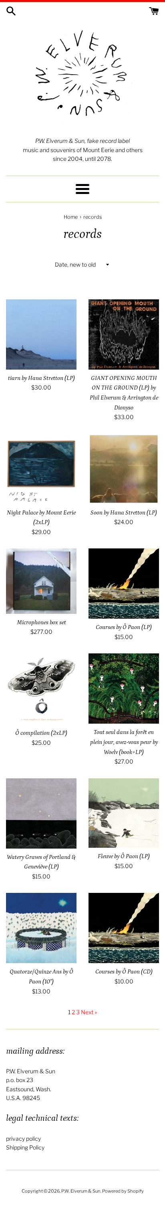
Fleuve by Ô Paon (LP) (124, 856)
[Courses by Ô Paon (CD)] (124, 928)
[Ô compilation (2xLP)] (41, 688)
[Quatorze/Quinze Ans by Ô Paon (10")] (41, 928)
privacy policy (23, 1138)
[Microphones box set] (41, 580)
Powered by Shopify (123, 1191)
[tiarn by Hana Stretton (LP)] (41, 334)
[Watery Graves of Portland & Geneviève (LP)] (41, 813)
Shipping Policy (25, 1147)
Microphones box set (41, 622)
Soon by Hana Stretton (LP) (124, 512)
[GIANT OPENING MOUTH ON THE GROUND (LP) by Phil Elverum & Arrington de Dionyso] (124, 334)
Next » (89, 1012)
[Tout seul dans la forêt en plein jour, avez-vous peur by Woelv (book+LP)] (124, 688)
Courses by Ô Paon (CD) (124, 971)
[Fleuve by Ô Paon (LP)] (124, 813)
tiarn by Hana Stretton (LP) (41, 378)
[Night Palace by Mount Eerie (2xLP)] (41, 469)
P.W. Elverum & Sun (81, 1191)
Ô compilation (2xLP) (41, 733)
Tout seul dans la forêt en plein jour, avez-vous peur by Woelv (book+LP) (124, 742)
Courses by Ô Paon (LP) (124, 627)
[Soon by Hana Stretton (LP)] (124, 469)
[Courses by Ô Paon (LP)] (124, 583)
